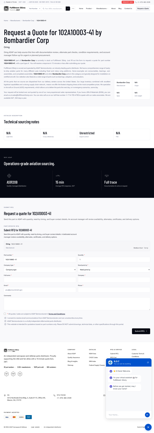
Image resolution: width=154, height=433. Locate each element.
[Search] (68, 9)
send (147, 414)
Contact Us (128, 8)
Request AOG (128, 2)
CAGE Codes (93, 357)
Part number (8, 255)
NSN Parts (92, 354)
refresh (148, 362)
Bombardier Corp (28, 20)
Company (81, 275)
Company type (9, 265)
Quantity (81, 255)
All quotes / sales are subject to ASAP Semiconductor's (36, 314)
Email (6, 285)
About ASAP (72, 354)
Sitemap (70, 365)
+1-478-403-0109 (144, 2)
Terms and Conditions (56, 314)
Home (81, 8)
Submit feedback (142, 427)
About (113, 8)
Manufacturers (101, 8)
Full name (8, 275)
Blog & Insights (72, 361)
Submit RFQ (114, 354)
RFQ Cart (113, 357)
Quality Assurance (74, 357)
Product (89, 8)
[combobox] (53, 9)
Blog (120, 8)
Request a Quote (143, 8)
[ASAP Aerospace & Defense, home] (15, 8)
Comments (7, 295)
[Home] (11, 350)
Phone (80, 285)
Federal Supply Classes (97, 365)
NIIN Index (92, 361)
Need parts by (83, 265)
